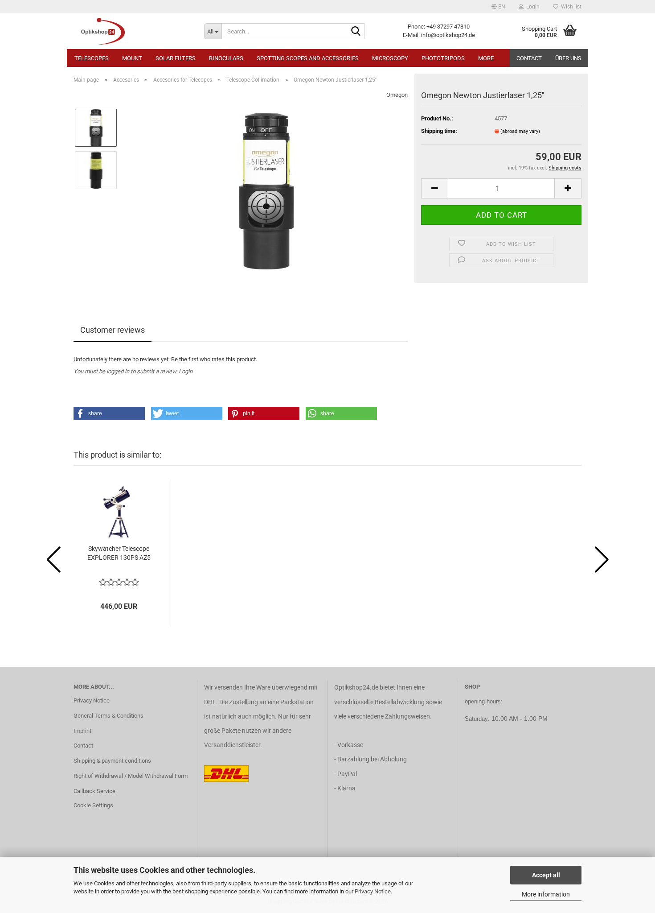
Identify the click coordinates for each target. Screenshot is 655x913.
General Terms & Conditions (108, 715)
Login (185, 371)
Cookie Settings (93, 805)
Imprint (82, 730)
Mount (132, 58)
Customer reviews (112, 330)
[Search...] (356, 32)
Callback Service (94, 791)
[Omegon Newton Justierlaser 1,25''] (266, 190)
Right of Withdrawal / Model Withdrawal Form (131, 776)
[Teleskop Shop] (132, 31)
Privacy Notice (373, 891)
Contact (529, 58)
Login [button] (532, 7)
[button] (498, 6)
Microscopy (390, 58)
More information (546, 894)
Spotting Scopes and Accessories (308, 58)
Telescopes (91, 58)
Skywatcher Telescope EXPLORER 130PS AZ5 (119, 553)
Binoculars (226, 58)
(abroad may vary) (520, 131)
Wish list (569, 7)
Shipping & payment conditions (112, 760)
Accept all (546, 875)
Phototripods (443, 58)
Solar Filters (176, 58)
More (486, 58)
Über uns (568, 58)
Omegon (397, 94)
